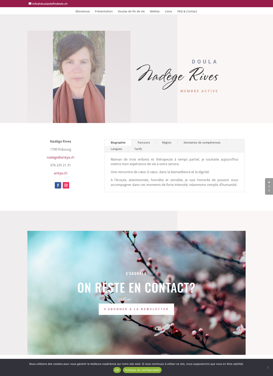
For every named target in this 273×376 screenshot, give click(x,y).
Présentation (104, 11)
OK (117, 370)
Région (166, 142)
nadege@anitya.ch (60, 157)
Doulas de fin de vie (131, 11)
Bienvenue (83, 11)
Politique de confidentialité (142, 370)
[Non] (268, 367)
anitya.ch (60, 173)
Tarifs (138, 149)
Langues (116, 149)
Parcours (144, 142)
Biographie (118, 142)
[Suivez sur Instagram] (66, 185)
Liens (168, 11)
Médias (155, 11)
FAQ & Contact (187, 11)
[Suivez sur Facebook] (58, 185)
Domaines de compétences (202, 142)
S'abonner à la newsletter (136, 309)
